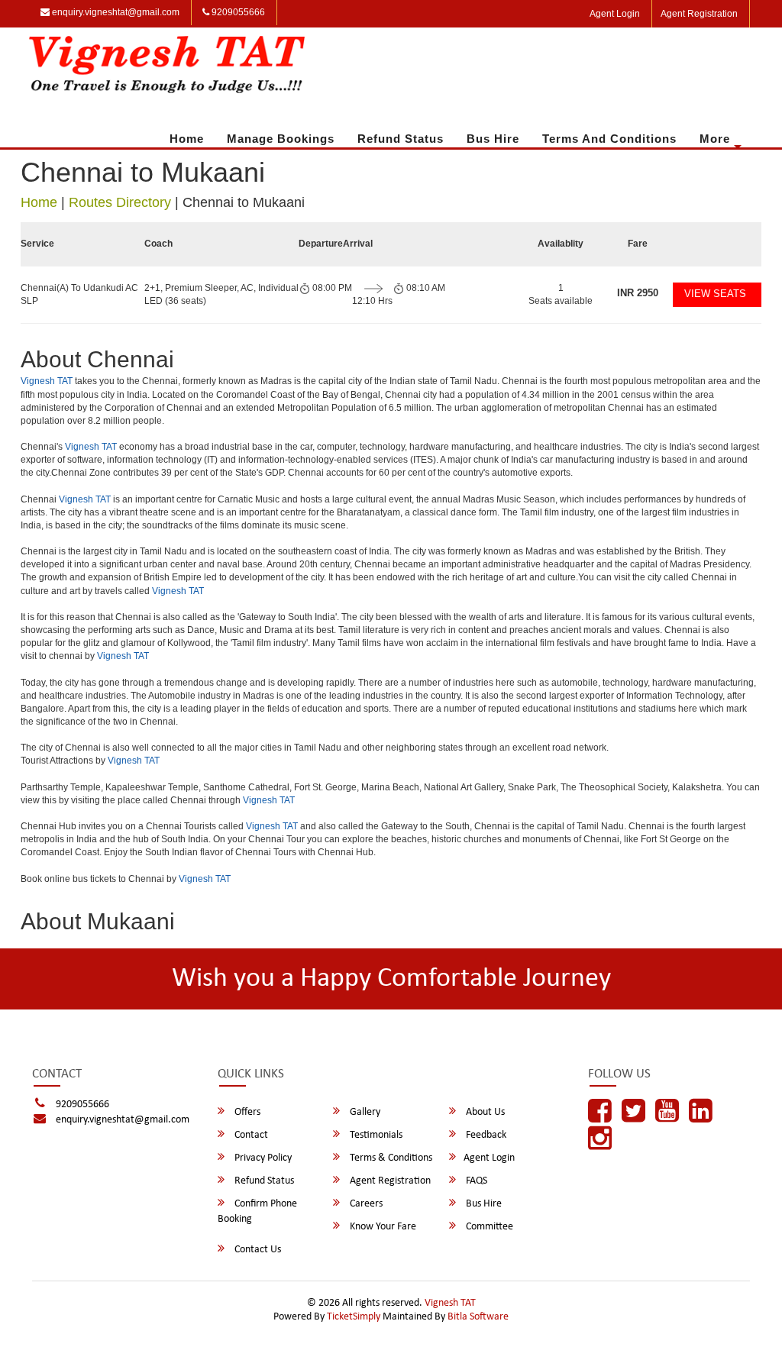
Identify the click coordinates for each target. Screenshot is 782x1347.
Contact (250, 1135)
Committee (488, 1226)
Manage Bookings (280, 138)
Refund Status (400, 138)
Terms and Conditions (609, 138)
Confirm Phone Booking (257, 1211)
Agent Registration (699, 13)
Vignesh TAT (47, 381)
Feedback (485, 1135)
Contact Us (256, 1249)
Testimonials (374, 1135)
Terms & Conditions (389, 1158)
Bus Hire (493, 138)
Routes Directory (120, 202)
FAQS (475, 1181)
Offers (246, 1112)
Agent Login (615, 13)
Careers (365, 1204)
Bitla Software (478, 1317)
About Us (484, 1112)
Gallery (363, 1112)
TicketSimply (353, 1317)
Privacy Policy (262, 1158)
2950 (637, 293)
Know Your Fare (381, 1226)
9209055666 (237, 12)
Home (187, 138)
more (715, 138)
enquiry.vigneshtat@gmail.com (114, 12)
